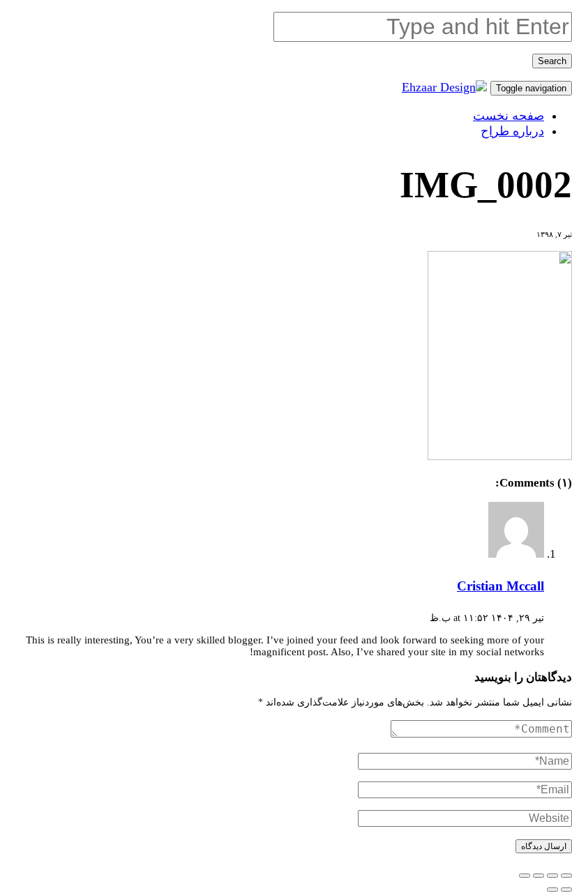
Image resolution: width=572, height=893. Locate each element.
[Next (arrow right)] (552, 889)
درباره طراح (512, 131)
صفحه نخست (508, 116)
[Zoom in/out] (524, 875)
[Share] (552, 875)
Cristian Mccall (500, 586)
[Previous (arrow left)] (566, 889)
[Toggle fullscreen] (538, 875)
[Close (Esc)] (566, 875)
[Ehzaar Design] (444, 87)
